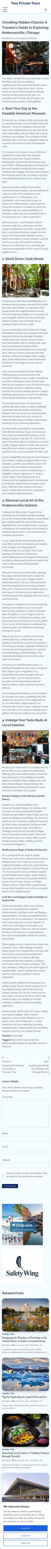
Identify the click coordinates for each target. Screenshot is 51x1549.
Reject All (25, 1543)
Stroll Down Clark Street (22, 1040)
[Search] (46, 10)
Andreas (32, 38)
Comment (7, 1097)
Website (6, 1160)
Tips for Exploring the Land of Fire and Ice (24, 1397)
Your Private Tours (25, 3)
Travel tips (17, 1035)
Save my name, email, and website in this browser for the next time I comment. (26, 1175)
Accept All (25, 1528)
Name (5, 1133)
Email (5, 1146)
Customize (25, 1536)
